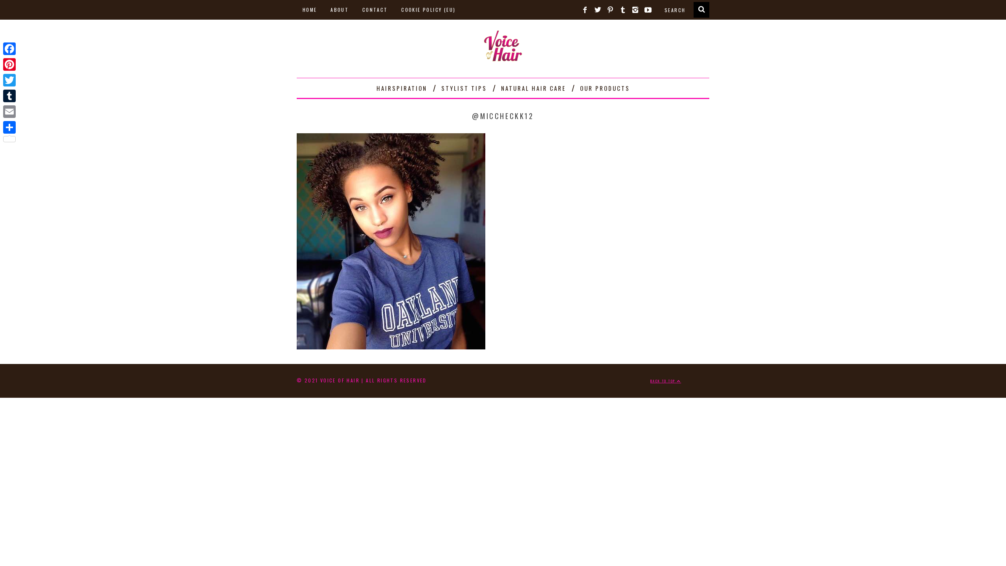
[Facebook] (9, 49)
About (339, 9)
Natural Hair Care (533, 88)
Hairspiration (401, 88)
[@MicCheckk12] (391, 346)
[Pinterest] (9, 64)
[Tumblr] (9, 96)
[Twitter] (9, 80)
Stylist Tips (464, 88)
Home (310, 9)
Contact (375, 9)
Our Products (605, 88)
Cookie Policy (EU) (428, 9)
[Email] (9, 111)
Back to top (663, 381)
